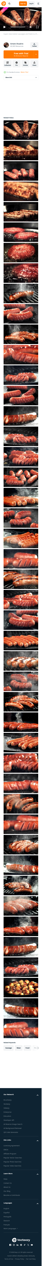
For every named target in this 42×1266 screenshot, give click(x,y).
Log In (31, 3)
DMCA (6, 1149)
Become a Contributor (12, 1194)
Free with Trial (21, 54)
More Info (8, 77)
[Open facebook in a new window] (9, 1244)
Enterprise (7, 1111)
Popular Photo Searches (12, 1161)
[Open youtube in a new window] (31, 1244)
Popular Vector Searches (13, 1157)
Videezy (6, 1107)
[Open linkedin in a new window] (16, 1244)
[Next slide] (33, 1047)
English (6, 1208)
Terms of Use (8, 1258)
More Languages (10, 1228)
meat (19, 1047)
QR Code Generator (11, 1131)
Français (7, 1224)
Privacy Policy (18, 1258)
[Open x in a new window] (27, 1244)
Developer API (9, 1119)
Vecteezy (7, 1103)
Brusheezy (7, 1099)
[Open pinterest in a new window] (20, 1244)
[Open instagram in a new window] (13, 1244)
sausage (8, 1047)
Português (7, 1216)
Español (7, 1212)
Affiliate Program (10, 1153)
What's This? (24, 72)
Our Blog (7, 1190)
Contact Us (8, 1182)
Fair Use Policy (30, 1258)
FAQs (5, 1178)
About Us (7, 1186)
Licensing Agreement (12, 1145)
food (27, 1047)
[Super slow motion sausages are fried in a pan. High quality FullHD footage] (21, 966)
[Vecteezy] (3, 3)
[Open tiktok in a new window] (24, 1244)
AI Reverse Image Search (13, 1123)
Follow (34, 46)
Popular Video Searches (12, 1165)
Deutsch (7, 1220)
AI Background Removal (13, 1127)
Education (7, 1115)
